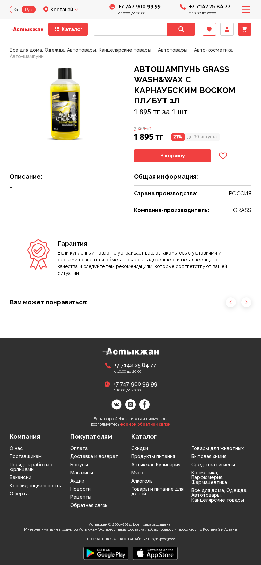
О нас (16, 448)
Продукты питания (153, 456)
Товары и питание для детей (157, 491)
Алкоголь (142, 480)
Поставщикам (26, 456)
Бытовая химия (208, 456)
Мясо (137, 472)
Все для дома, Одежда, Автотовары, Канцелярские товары (219, 495)
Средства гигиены (213, 464)
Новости (80, 489)
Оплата (79, 448)
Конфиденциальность (35, 485)
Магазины (81, 472)
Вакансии (20, 477)
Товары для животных (217, 448)
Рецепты (80, 497)
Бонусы (79, 464)
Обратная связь (88, 505)
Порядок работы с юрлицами (31, 467)
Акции (77, 480)
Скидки (139, 448)
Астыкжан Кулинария (155, 464)
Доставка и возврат (94, 456)
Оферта (19, 493)
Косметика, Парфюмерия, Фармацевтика (209, 477)
